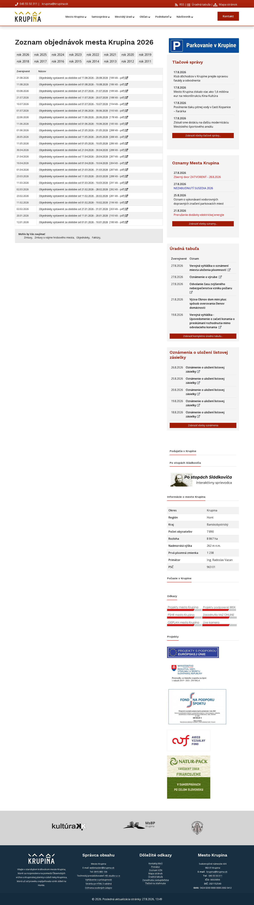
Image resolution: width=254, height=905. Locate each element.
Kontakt (228, 16)
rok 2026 (23, 54)
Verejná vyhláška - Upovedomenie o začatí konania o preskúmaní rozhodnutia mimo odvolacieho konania (212, 321)
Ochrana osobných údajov (98, 887)
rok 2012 (127, 61)
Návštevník (184, 16)
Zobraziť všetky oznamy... (203, 223)
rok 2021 (110, 54)
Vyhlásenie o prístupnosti (98, 879)
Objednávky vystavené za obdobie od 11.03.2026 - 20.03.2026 (73, 176)
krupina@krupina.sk (54, 4)
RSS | (182, 4)
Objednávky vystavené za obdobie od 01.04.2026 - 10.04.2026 (73, 163)
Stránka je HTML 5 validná (99, 883)
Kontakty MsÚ (156, 863)
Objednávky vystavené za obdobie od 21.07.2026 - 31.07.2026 (73, 91)
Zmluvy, (28, 237)
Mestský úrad (124, 16)
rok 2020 (127, 54)
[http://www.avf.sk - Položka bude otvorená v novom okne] (188, 740)
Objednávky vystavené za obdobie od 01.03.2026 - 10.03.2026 (73, 182)
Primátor (155, 866)
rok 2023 (75, 54)
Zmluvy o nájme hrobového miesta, (55, 237)
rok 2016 (58, 61)
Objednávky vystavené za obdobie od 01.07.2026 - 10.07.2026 (73, 104)
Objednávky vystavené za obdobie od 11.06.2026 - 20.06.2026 (73, 117)
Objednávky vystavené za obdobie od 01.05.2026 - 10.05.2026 (73, 143)
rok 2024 (58, 54)
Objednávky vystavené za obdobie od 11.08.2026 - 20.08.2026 (73, 77)
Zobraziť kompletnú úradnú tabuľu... (203, 336)
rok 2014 (93, 61)
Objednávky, (83, 237)
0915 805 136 (100, 871)
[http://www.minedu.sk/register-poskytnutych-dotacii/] (188, 672)
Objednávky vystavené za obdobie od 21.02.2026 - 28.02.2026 (73, 189)
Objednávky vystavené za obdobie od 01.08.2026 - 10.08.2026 (73, 84)
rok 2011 (145, 61)
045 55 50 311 (28, 4)
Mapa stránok (227, 4)
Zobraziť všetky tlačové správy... (203, 135)
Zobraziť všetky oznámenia (203, 425)
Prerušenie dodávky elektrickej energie (199, 215)
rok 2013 (110, 61)
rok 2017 (40, 61)
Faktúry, (96, 237)
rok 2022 (93, 54)
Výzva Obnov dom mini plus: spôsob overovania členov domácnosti (208, 303)
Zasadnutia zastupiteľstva (155, 880)
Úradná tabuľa (200, 4)
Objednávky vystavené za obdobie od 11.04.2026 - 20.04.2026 (73, 156)
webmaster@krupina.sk (102, 867)
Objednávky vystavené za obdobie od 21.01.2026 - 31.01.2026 (73, 209)
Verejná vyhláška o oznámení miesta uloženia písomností (209, 268)
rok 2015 (75, 61)
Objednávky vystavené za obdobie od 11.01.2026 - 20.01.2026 (73, 215)
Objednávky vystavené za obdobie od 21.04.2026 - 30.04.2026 (73, 150)
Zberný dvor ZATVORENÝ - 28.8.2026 (198, 177)
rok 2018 (23, 61)
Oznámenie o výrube (204, 277)
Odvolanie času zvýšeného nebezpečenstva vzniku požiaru (211, 286)
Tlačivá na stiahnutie (155, 883)
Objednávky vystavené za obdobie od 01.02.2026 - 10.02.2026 (73, 202)
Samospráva (100, 16)
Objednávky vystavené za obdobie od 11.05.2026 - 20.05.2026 (73, 136)
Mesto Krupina (74, 16)
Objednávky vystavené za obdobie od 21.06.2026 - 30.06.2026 (73, 110)
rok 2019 (145, 54)
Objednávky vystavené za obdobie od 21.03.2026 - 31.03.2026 (73, 169)
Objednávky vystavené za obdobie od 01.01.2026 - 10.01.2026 (73, 222)
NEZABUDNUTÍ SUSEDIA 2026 (194, 188)
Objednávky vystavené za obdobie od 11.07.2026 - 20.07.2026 (73, 97)
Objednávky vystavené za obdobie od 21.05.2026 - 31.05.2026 (73, 130)
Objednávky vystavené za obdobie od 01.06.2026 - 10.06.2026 (73, 123)
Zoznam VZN (155, 870)
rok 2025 (40, 54)
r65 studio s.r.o (112, 875)
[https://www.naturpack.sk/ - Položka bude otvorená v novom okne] (188, 777)
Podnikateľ (162, 16)
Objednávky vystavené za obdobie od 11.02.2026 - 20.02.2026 (73, 196)
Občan (144, 16)
